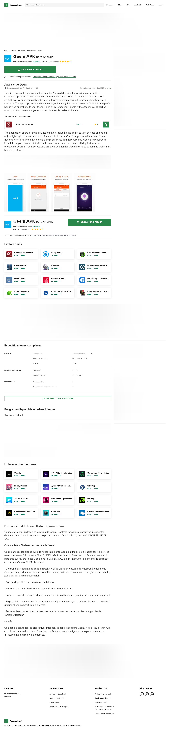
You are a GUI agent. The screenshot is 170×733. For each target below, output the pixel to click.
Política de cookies (102, 702)
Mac (120, 5)
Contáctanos (54, 702)
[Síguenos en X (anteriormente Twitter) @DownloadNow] (147, 694)
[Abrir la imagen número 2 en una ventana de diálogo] (61, 192)
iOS (128, 5)
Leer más (108, 88)
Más (160, 5)
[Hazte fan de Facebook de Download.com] (142, 694)
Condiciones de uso (102, 698)
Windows (109, 5)
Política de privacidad (103, 694)
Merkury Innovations (57, 526)
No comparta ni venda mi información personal (104, 707)
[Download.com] (13, 5)
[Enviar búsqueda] (27, 5)
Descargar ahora (32, 69)
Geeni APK (33, 56)
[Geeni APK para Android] (7, 58)
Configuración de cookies (104, 714)
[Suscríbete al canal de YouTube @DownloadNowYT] (152, 694)
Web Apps (150, 5)
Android (137, 5)
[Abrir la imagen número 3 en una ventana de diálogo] (84, 192)
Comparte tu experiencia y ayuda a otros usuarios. (54, 76)
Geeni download (11, 415)
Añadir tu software (57, 698)
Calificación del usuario (50, 62)
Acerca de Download (58, 694)
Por (22, 62)
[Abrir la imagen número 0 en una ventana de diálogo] (15, 192)
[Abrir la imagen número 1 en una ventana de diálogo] (38, 192)
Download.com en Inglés (59, 707)
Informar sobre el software (59, 399)
